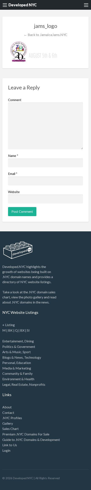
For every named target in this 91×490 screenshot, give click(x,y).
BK (10, 330)
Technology (32, 357)
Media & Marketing (16, 368)
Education (23, 363)
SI (28, 330)
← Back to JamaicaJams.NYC (45, 35)
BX (22, 330)
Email (12, 174)
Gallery (7, 423)
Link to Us (9, 445)
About (7, 407)
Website (14, 192)
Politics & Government (18, 347)
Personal (8, 363)
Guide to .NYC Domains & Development (31, 440)
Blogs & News (12, 357)
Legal (6, 384)
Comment (14, 100)
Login (6, 450)
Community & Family (17, 373)
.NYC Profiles (12, 418)
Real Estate (19, 384)
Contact (8, 412)
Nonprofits (37, 384)
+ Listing (8, 325)
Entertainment (12, 341)
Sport (27, 352)
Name (13, 156)
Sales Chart (10, 429)
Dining (29, 341)
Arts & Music (11, 352)
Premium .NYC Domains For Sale (25, 434)
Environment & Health (18, 379)
